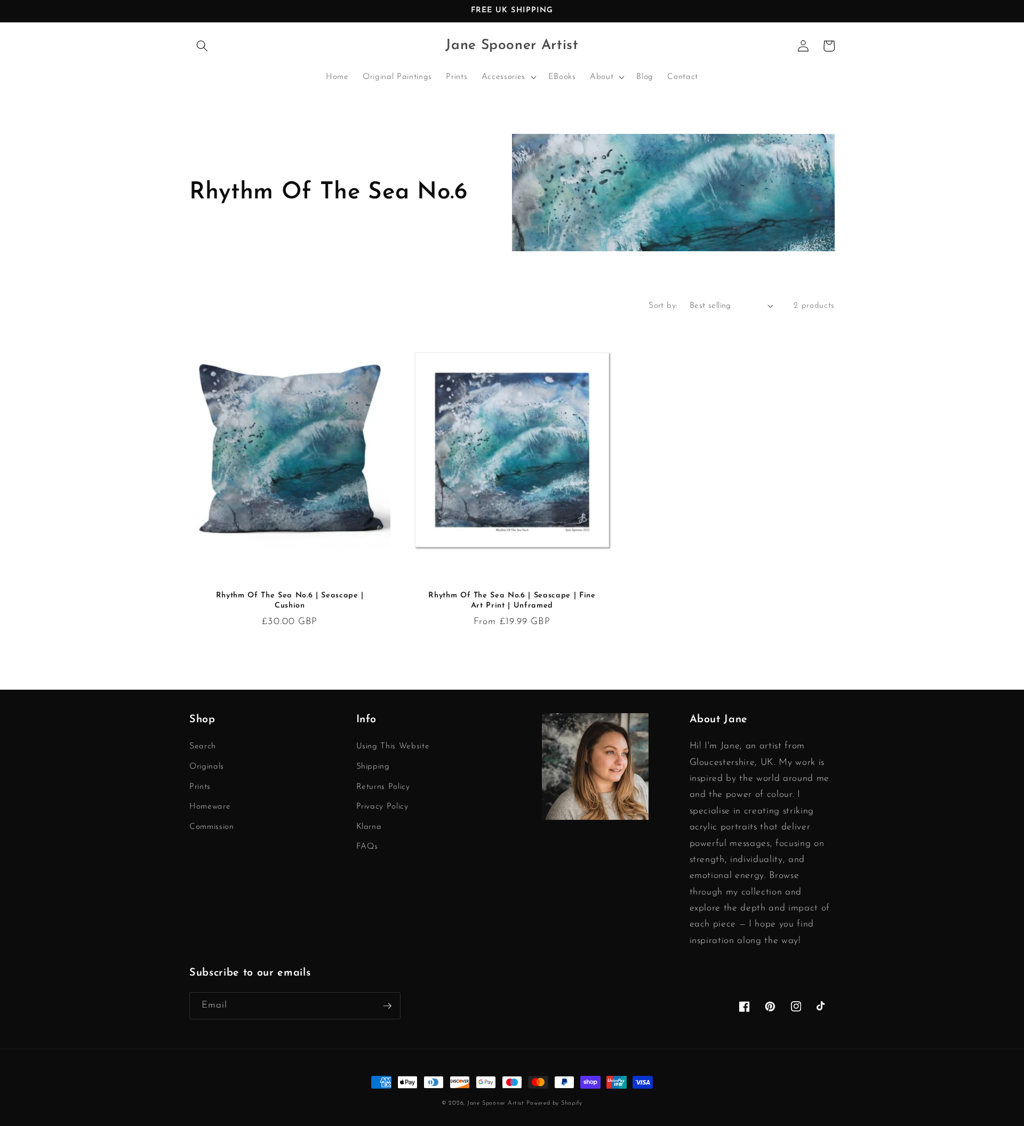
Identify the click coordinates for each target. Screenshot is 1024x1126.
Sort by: (663, 305)
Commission (211, 826)
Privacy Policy (382, 806)
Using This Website (393, 746)
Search (202, 746)
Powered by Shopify (554, 1103)
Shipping (373, 766)
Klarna (369, 826)
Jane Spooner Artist (495, 1103)
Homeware (209, 806)
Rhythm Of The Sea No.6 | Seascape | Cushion (290, 601)
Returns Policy (383, 786)
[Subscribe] (387, 1006)
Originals (206, 766)
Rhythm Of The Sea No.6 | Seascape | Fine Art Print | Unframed (511, 601)
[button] (202, 46)
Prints (200, 786)
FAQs (367, 846)
